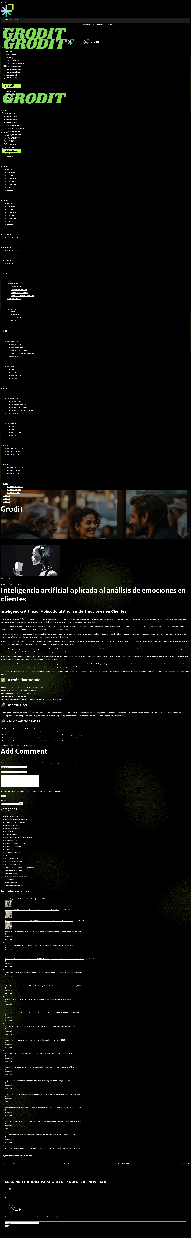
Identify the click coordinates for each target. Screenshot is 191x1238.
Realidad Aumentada (13, 870)
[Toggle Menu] (2, 47)
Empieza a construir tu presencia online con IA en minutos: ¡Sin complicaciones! (37, 1094)
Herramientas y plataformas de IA (18, 837)
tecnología (21, 745)
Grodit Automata (17, 64)
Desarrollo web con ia (13, 828)
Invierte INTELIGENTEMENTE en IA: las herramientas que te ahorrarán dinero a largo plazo (40, 972)
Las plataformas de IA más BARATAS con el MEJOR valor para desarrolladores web (38, 1026)
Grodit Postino (15, 134)
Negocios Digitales (12, 864)
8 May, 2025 (5, 579)
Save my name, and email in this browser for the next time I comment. (31, 791)
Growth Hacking (11, 834)
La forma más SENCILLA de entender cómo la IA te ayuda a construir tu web (35, 1135)
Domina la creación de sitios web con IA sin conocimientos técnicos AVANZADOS (37, 1108)
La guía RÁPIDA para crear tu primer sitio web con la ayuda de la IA (32, 1081)
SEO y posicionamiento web (16, 876)
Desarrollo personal (12, 825)
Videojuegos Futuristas (14, 885)
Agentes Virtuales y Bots (15, 816)
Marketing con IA (11, 858)
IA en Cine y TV (11, 840)
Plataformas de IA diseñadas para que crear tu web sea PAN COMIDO (33, 1053)
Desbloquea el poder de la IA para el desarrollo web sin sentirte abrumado (35, 1067)
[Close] (2, 83)
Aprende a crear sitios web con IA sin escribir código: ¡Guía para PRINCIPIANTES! (37, 1148)
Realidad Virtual (11, 873)
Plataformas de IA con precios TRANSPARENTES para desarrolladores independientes (39, 921)
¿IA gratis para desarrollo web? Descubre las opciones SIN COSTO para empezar (37, 986)
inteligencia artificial (9, 745)
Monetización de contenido (16, 861)
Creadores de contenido (15, 822)
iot (6, 855)
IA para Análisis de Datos (11, 584)
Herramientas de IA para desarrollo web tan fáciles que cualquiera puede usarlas (38, 1121)
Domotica (9, 831)
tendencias (31, 745)
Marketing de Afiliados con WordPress (20, 899)
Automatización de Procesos (16, 819)
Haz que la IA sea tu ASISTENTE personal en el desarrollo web (29, 1040)
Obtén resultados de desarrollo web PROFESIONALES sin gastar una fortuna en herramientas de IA (44, 959)
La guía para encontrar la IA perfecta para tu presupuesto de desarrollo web (36, 945)
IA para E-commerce (13, 846)
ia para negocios (11, 849)
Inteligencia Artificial (13, 852)
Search (3, 800)
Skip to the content (9, 2)
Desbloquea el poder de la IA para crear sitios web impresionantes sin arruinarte (37, 932)
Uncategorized (11, 882)
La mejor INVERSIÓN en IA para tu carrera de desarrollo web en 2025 (32, 910)
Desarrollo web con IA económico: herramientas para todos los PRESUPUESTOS (36, 1013)
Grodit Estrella (15, 67)
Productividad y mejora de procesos (19, 867)
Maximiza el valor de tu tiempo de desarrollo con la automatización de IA (34, 999)
